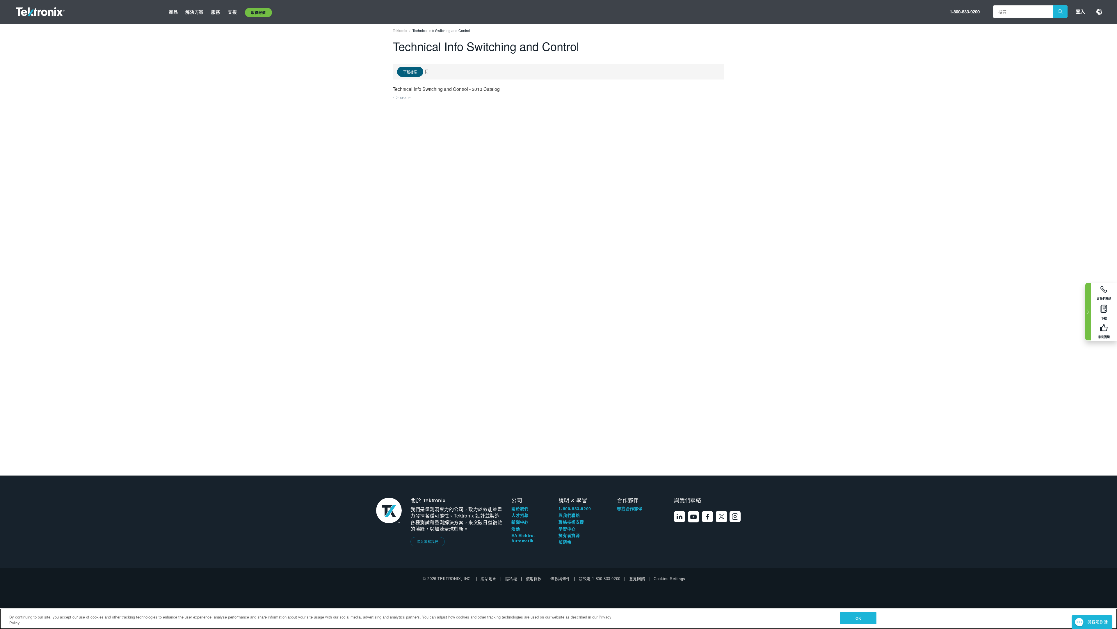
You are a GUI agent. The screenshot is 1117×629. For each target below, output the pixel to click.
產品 (173, 12)
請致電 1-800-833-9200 (599, 579)
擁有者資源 (569, 535)
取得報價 (258, 12)
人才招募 (519, 515)
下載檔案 (410, 71)
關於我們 (519, 508)
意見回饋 (637, 579)
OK (858, 618)
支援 (232, 12)
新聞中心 (519, 522)
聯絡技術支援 (571, 522)
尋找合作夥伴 (630, 508)
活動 (515, 528)
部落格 (564, 542)
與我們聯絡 (569, 515)
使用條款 (534, 579)
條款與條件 (560, 579)
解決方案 (194, 12)
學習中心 (566, 528)
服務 (215, 12)
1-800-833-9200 (965, 11)
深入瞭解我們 (428, 541)
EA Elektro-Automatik (523, 538)
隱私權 (511, 579)
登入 (1080, 11)
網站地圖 (488, 579)
